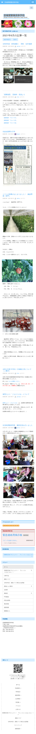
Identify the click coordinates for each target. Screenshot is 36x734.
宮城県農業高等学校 (11, 2)
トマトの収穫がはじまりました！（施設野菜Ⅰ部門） (18, 195)
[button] (3, 24)
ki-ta (17, 97)
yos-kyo (18, 396)
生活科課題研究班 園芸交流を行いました (18, 425)
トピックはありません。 (10, 540)
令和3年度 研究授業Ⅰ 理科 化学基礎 (17, 44)
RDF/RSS (26, 535)
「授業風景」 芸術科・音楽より (15, 94)
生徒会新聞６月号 (9, 131)
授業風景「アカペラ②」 (10, 120)
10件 (14, 39)
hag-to (18, 134)
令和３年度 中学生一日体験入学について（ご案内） (17, 370)
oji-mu (18, 427)
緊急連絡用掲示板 (13, 534)
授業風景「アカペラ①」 (10, 118)
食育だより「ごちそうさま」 (11, 403)
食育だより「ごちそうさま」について (16, 394)
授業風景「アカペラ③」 (10, 123)
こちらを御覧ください (14, 381)
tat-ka (18, 198)
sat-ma (18, 46)
